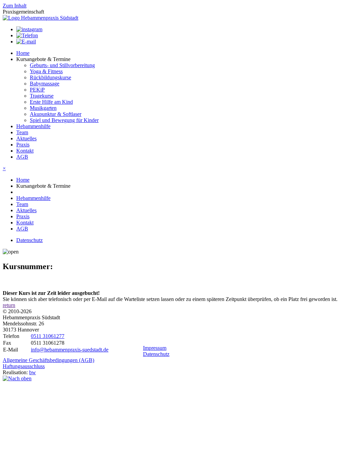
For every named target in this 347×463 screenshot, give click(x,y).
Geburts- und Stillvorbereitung (62, 65)
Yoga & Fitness (46, 71)
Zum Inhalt (14, 5)
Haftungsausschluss (24, 366)
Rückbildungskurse (50, 77)
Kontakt (25, 151)
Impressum (154, 348)
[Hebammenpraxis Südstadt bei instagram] (29, 29)
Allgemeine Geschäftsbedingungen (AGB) (48, 360)
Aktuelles (26, 138)
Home (22, 53)
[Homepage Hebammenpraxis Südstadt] (40, 18)
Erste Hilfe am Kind (51, 102)
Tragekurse (42, 96)
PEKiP (37, 90)
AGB (22, 157)
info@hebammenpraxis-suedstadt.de (69, 350)
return (9, 305)
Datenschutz (29, 240)
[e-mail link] (26, 41)
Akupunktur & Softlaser (55, 114)
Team (22, 132)
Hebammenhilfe (33, 126)
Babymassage (44, 83)
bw (32, 372)
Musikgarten (43, 108)
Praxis (22, 144)
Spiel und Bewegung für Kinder (64, 120)
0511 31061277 (47, 336)
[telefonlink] (27, 35)
